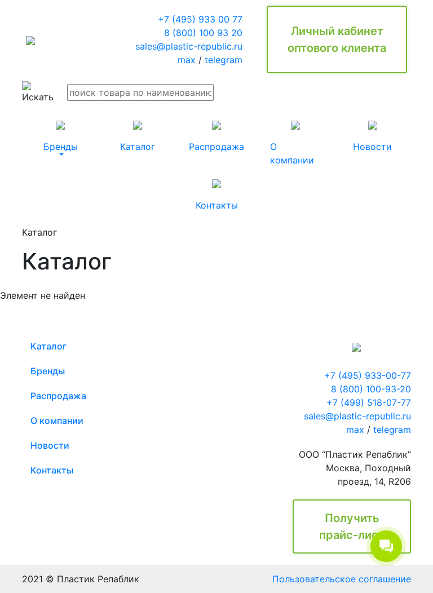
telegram (223, 59)
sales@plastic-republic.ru (188, 46)
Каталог (48, 346)
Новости (49, 445)
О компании (56, 420)
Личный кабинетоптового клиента (337, 39)
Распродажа (58, 395)
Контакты (51, 470)
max (187, 59)
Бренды (47, 371)
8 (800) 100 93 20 (203, 32)
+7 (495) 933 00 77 (200, 19)
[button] (60, 136)
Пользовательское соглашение (341, 579)
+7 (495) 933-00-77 (367, 375)
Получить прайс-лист (352, 526)
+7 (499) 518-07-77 (368, 402)
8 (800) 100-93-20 (371, 389)
